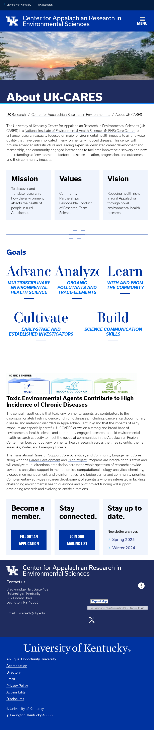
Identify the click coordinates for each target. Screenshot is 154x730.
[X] (91, 620)
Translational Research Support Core (41, 455)
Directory (13, 672)
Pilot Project (77, 460)
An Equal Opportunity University (31, 659)
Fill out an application (29, 540)
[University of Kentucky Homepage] (77, 648)
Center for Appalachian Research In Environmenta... (70, 114)
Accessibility (16, 692)
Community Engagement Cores (117, 455)
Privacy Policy (17, 685)
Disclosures (15, 699)
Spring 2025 (123, 539)
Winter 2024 (123, 548)
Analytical (77, 455)
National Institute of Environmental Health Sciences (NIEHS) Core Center (80, 130)
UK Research (45, 4)
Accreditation (16, 666)
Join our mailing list (77, 540)
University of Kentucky (18, 4)
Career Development (44, 460)
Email (10, 679)
